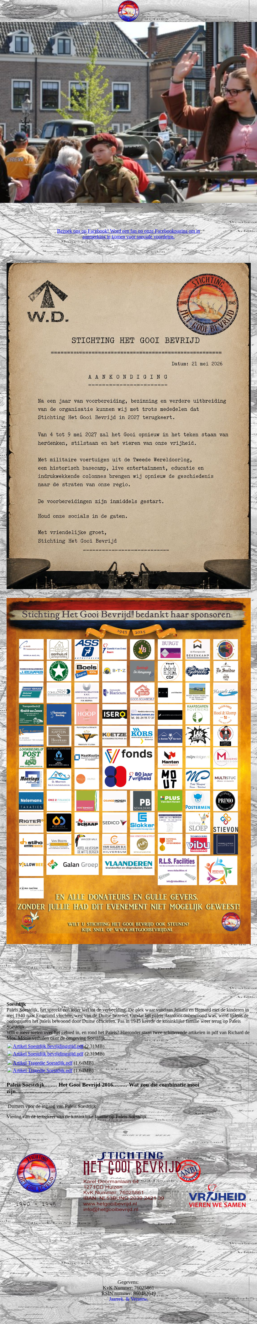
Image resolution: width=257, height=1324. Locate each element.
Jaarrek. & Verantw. (128, 1299)
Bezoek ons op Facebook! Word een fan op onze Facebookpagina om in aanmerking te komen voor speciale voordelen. (128, 233)
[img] (128, 11)
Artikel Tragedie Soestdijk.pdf (42, 1063)
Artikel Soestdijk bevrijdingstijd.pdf (48, 1046)
